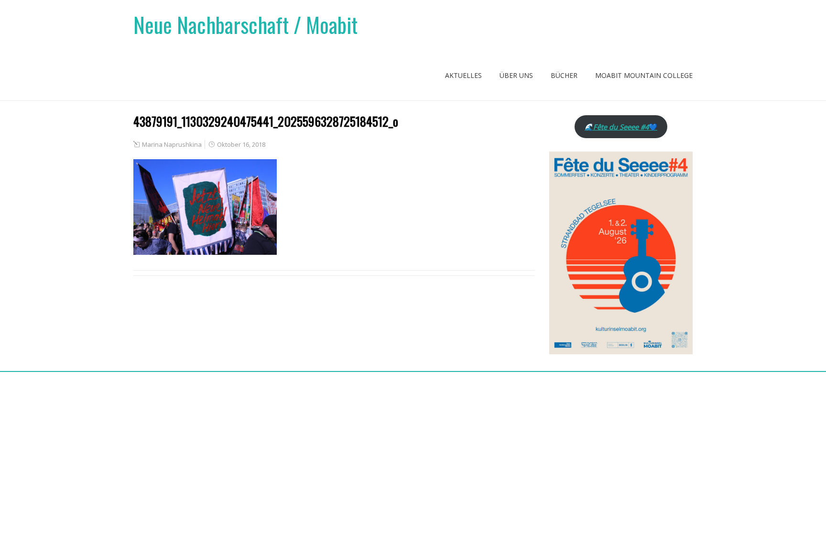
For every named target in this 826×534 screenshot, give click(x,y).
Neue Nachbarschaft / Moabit (245, 24)
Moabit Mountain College (644, 75)
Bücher (564, 75)
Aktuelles (463, 75)
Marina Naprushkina (172, 144)
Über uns (516, 75)
